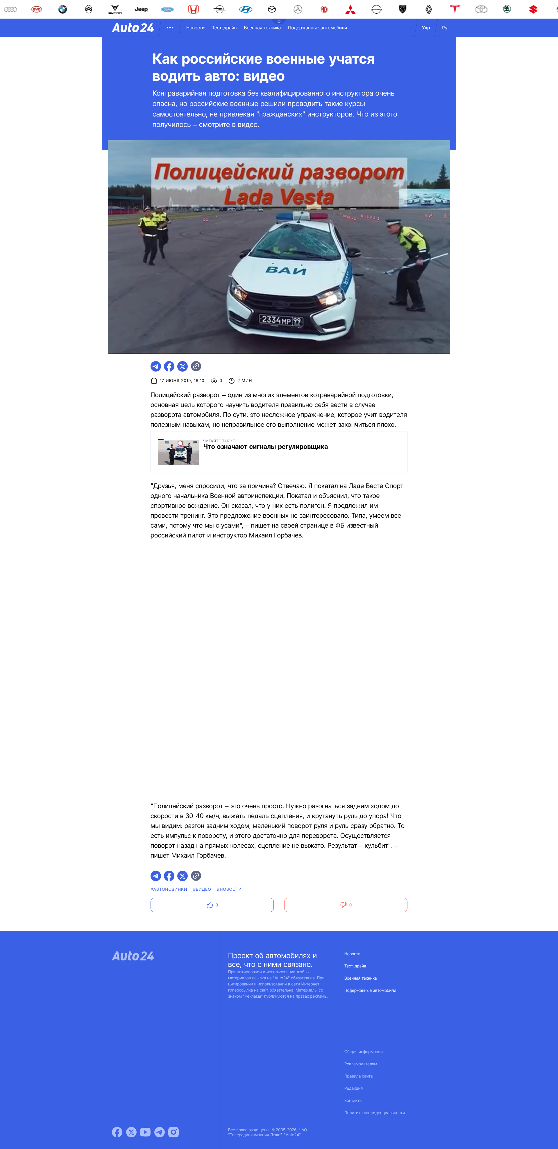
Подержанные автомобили (317, 28)
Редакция (353, 1088)
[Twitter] (131, 1132)
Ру (445, 28)
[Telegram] (159, 1132)
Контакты (353, 1100)
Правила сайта (358, 1076)
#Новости (229, 889)
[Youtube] (145, 1132)
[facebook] (169, 366)
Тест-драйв (224, 28)
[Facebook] (117, 1132)
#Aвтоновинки (169, 889)
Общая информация (363, 1051)
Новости (195, 28)
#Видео (202, 889)
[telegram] (156, 366)
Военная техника (262, 28)
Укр (426, 28)
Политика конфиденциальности (374, 1112)
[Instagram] (173, 1132)
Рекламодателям (360, 1064)
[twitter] (182, 366)
